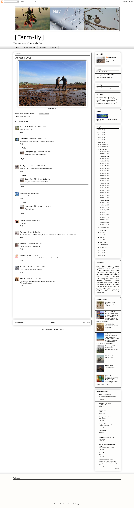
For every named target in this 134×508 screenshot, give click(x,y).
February (102, 244)
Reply (21, 132)
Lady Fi (22, 220)
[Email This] (40, 114)
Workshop (115, 291)
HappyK (22, 255)
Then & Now (108, 286)
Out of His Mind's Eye (105, 395)
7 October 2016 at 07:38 (44, 179)
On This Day (106, 282)
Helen (22, 193)
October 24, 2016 (105, 168)
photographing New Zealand (107, 417)
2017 (100, 139)
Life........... (101, 454)
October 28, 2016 (105, 158)
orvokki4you (102, 410)
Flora (106, 272)
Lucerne (99, 280)
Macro (117, 280)
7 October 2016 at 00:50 (32, 220)
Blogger (77, 504)
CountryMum (29, 151)
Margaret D (23, 243)
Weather (107, 289)
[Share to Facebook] (46, 114)
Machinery (108, 280)
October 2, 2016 (104, 222)
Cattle (117, 266)
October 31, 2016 (105, 151)
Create (117, 268)
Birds (110, 266)
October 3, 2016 (104, 220)
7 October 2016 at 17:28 (35, 243)
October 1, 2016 (104, 224)
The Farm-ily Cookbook (103, 72)
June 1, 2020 (109, 375)
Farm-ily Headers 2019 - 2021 (105, 77)
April (101, 240)
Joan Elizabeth (25, 267)
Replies (24, 148)
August (102, 230)
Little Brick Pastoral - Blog (106, 437)
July (101, 232)
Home (53, 323)
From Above (112, 272)
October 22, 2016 (105, 173)
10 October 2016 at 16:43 (33, 278)
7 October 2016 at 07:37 (44, 151)
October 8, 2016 (104, 207)
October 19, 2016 (105, 180)
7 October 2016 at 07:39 (44, 206)
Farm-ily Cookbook (29, 47)
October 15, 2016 (105, 190)
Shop (17, 47)
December (103, 144)
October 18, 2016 (105, 183)
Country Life (109, 268)
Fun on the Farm (25, 116)
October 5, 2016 (104, 215)
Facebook (43, 47)
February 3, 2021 (110, 346)
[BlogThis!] (42, 114)
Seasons (103, 285)
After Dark (101, 266)
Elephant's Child (25, 127)
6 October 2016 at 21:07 (38, 166)
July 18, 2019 (109, 355)
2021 (100, 130)
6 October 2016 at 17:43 (38, 138)
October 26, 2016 (105, 163)
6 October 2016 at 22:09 (31, 193)
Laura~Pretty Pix (25, 138)
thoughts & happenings (105, 424)
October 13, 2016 (105, 195)
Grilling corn (102, 432)
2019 (100, 135)
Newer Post (19, 323)
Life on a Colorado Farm (106, 460)
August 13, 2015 (109, 324)
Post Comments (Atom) (56, 329)
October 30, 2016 (105, 153)
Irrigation (116, 276)
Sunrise (110, 284)
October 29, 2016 (105, 156)
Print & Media (114, 282)
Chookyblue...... (25, 166)
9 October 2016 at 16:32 (37, 267)
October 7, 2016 (104, 210)
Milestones (100, 282)
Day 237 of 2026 (103, 404)
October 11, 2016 (104, 200)
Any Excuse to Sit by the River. (106, 447)
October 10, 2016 (105, 202)
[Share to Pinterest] (48, 114)
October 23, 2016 (105, 171)
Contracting (100, 268)
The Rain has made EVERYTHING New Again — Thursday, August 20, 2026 (108, 463)
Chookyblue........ (103, 453)
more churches (102, 418)
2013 (100, 255)
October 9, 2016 (104, 205)
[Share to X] (44, 114)
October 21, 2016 (105, 176)
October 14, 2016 (105, 193)
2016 (100, 142)
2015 (100, 250)
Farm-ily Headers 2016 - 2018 (105, 75)
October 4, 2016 (104, 217)
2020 (100, 132)
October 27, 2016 (105, 161)
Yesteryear (100, 292)
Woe (106, 291)
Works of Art (108, 334)
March (102, 242)
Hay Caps (102, 276)
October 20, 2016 (105, 178)
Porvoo (100, 411)
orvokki (22, 278)
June (101, 235)
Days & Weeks (110, 270)
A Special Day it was (104, 425)
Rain (98, 285)
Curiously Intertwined (105, 403)
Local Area (114, 279)
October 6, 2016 (104, 212)
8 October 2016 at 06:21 (33, 255)
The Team (100, 286)
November (103, 146)
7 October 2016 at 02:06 (34, 232)
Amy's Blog (102, 430)
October (102, 149)
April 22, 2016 (109, 365)
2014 (100, 253)
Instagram (53, 47)
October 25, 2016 (105, 166)
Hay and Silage (112, 274)
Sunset (117, 285)
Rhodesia (23, 232)
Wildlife (99, 291)
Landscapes (102, 278)
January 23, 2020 (110, 302)
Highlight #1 (102, 439)
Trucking (99, 289)
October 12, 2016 (105, 197)
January (102, 247)
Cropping (101, 270)
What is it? (115, 289)
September (103, 227)
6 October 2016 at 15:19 (38, 127)
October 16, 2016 (105, 188)
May (101, 237)
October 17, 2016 (105, 185)
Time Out (116, 286)
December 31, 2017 (110, 312)
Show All (117, 468)
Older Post (86, 323)
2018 (100, 137)
